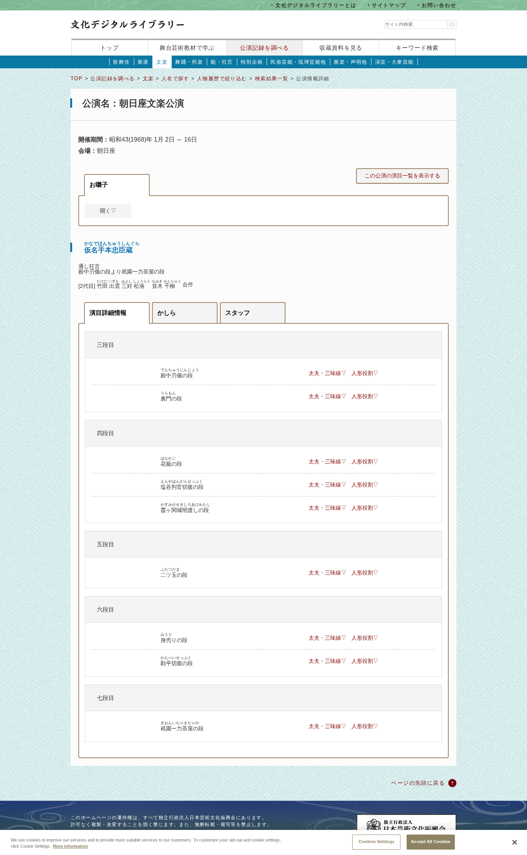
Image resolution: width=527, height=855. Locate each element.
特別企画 (252, 62)
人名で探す (175, 78)
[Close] (514, 842)
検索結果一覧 (271, 78)
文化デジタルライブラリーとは (315, 4)
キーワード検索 (417, 47)
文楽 (161, 62)
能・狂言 (222, 62)
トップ (109, 47)
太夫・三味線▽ (327, 373)
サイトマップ (389, 4)
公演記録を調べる (264, 47)
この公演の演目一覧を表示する (402, 175)
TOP (77, 78)
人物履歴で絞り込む (222, 78)
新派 (143, 62)
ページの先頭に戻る (418, 783)
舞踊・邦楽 (189, 62)
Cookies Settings (376, 841)
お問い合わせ (439, 4)
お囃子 (99, 184)
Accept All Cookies (430, 841)
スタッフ (237, 312)
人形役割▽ (364, 373)
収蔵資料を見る (340, 47)
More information (70, 846)
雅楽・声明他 (350, 62)
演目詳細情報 (108, 312)
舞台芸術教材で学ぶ (187, 47)
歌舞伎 (121, 62)
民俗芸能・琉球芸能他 (298, 62)
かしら (166, 312)
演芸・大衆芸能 (394, 62)
